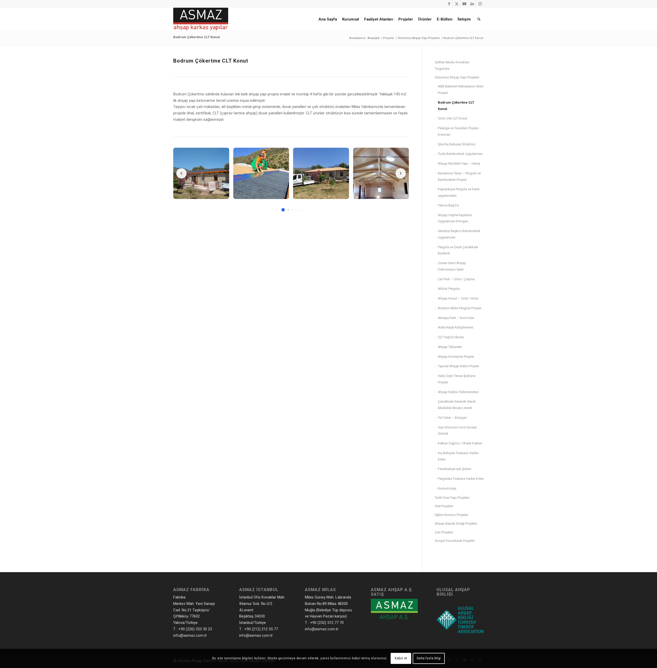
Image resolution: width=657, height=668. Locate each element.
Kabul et (401, 658)
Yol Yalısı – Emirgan (452, 418)
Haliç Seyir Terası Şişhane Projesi (456, 379)
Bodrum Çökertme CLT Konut (196, 37)
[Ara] (479, 19)
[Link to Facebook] (449, 4)
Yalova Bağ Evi (448, 205)
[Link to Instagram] (480, 4)
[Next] (400, 173)
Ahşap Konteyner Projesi (456, 356)
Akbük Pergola (449, 289)
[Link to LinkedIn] (472, 4)
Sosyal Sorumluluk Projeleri (455, 541)
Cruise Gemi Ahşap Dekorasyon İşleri (452, 266)
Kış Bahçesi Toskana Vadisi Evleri (458, 456)
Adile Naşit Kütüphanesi (455, 327)
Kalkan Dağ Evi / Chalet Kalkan (460, 443)
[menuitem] (328, 19)
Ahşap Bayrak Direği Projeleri (456, 523)
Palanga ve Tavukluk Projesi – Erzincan (459, 131)
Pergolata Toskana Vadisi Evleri (461, 479)
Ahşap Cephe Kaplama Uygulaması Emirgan (455, 218)
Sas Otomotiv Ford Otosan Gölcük (457, 430)
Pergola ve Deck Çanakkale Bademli (458, 250)
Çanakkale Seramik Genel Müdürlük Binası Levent (457, 405)
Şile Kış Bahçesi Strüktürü (456, 144)
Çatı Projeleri (444, 532)
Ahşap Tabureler (450, 347)
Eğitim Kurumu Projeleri (451, 515)
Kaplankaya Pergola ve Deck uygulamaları (459, 192)
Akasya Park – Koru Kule (456, 318)
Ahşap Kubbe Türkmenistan (458, 392)
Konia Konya (447, 488)
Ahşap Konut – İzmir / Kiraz (458, 298)
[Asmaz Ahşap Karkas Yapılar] (200, 19)
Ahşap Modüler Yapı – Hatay (459, 163)
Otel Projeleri (444, 506)
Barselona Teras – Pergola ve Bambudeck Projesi (459, 176)
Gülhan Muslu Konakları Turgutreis (452, 65)
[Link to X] (456, 4)
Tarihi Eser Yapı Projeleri (452, 498)
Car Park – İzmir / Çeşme (456, 279)
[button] (201, 173)
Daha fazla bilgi (429, 658)
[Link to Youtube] (464, 4)
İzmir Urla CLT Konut (452, 118)
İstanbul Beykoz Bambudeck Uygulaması (459, 234)
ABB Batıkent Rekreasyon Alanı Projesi (461, 89)
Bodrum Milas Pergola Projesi (459, 308)
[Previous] (181, 173)
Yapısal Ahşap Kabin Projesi (458, 366)
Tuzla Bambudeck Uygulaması (460, 154)
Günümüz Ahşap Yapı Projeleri (457, 77)
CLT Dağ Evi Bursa (451, 337)
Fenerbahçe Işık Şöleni (454, 469)
